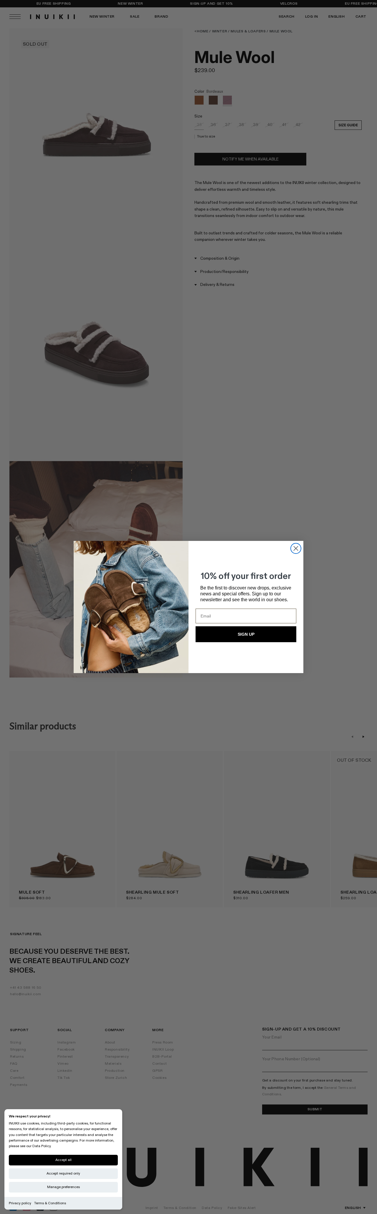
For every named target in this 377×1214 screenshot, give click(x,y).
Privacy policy (20, 1203)
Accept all (63, 1160)
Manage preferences (63, 1187)
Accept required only (63, 1173)
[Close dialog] (296, 548)
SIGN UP (246, 634)
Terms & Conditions (50, 1203)
